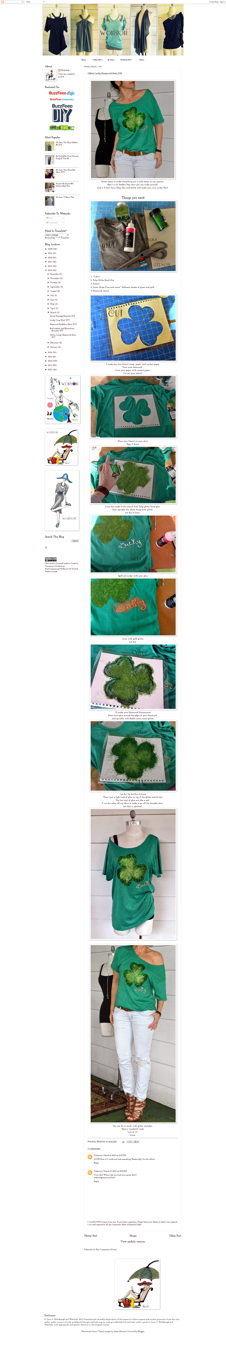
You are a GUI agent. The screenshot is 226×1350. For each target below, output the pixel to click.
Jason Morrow (120, 1332)
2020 (50, 249)
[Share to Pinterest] (138, 1141)
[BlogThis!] (130, 1141)
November (55, 278)
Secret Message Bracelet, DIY (62, 316)
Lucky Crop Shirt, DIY (60, 320)
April (53, 308)
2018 (50, 258)
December (54, 274)
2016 (50, 266)
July (52, 296)
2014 (50, 353)
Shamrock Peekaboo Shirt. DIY (63, 324)
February (54, 343)
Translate (65, 238)
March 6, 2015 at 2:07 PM (114, 1156)
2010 (50, 370)
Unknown (98, 1156)
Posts (50, 218)
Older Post (175, 1236)
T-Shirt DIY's (97, 59)
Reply (96, 1163)
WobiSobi (65, 70)
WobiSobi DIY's (126, 59)
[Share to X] (133, 1141)
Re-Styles (111, 59)
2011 (50, 365)
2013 (50, 357)
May (52, 304)
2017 (50, 262)
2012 (50, 361)
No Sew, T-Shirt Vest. (65, 197)
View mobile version (132, 1241)
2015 (50, 270)
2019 (50, 253)
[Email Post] (123, 1142)
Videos (141, 59)
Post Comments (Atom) (106, 1250)
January (54, 347)
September (55, 287)
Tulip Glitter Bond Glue (103, 280)
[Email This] (128, 1141)
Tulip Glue (121, 188)
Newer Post (90, 1236)
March (53, 313)
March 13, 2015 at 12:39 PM (115, 1171)
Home (83, 59)
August (53, 291)
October (54, 283)
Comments (53, 223)
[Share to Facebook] (135, 1141)
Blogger (141, 1332)
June (52, 300)
